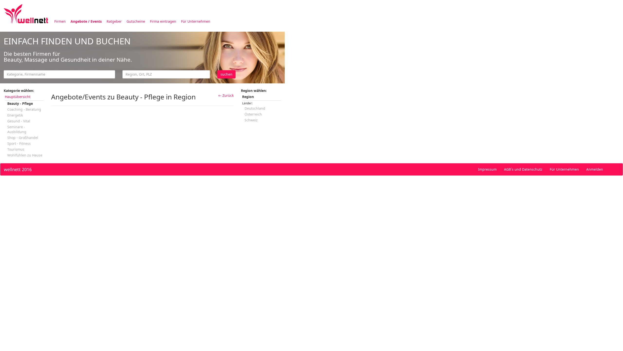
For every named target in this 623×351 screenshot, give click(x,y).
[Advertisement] (431, 65)
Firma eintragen (163, 21)
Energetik (15, 115)
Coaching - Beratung (24, 109)
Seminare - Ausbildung (16, 129)
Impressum (487, 169)
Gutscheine (136, 21)
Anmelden (594, 169)
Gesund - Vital (18, 121)
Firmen (60, 21)
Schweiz (251, 120)
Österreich (253, 114)
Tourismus (15, 149)
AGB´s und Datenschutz (523, 169)
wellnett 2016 (18, 169)
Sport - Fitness (19, 143)
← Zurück (226, 95)
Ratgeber (114, 21)
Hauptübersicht (17, 96)
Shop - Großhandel (22, 137)
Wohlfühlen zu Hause (24, 155)
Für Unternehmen (195, 21)
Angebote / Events (86, 21)
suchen (226, 74)
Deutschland (255, 108)
